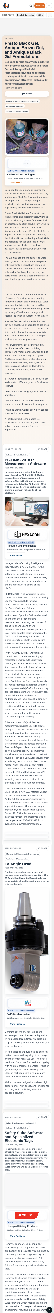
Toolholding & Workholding (17, 859)
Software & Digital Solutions (17, 455)
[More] (50, 15)
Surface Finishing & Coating (17, 111)
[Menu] (49, 5)
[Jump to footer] (49, 1310)
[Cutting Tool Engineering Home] (6, 6)
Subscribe (40, 5)
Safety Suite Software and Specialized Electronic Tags (24, 1137)
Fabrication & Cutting (14, 106)
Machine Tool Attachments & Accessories (22, 854)
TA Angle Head (18, 864)
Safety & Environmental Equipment (20, 1123)
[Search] (31, 5)
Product (9, 38)
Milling (40, 15)
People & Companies (25, 15)
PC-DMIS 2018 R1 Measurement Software (25, 462)
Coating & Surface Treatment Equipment (22, 101)
